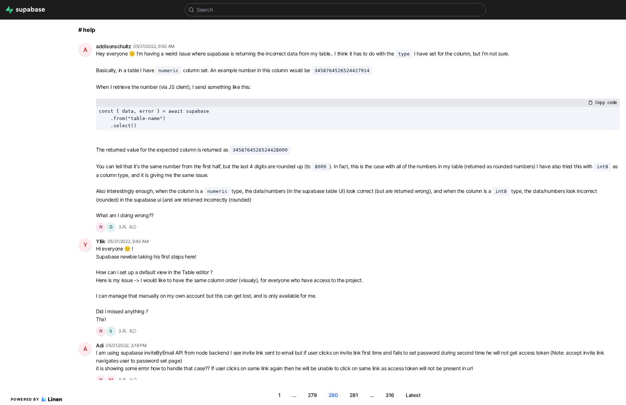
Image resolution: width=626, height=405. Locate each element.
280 (333, 395)
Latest (413, 395)
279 (312, 395)
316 (389, 395)
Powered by (25, 399)
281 (354, 395)
